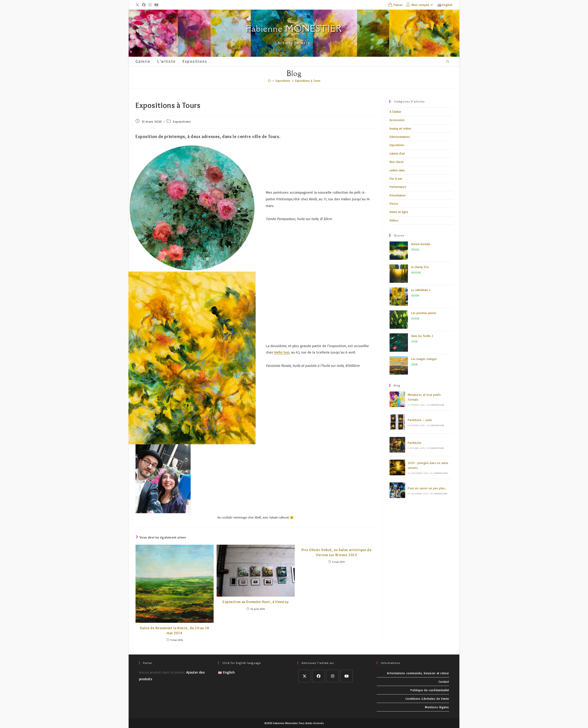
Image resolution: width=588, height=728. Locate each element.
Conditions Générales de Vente (427, 698)
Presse (394, 203)
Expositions (182, 121)
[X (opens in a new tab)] (138, 5)
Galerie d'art (397, 153)
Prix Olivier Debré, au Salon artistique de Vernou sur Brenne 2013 (336, 552)
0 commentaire (435, 404)
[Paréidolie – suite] (397, 422)
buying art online (400, 128)
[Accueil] (269, 80)
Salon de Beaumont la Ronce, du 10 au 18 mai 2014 (174, 630)
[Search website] (447, 61)
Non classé (397, 162)
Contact (443, 681)
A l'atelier (395, 111)
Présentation (398, 195)
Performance (398, 187)
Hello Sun (281, 352)
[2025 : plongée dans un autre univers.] (397, 467)
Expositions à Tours (307, 80)
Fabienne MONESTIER (294, 28)
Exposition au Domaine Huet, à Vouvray (255, 602)
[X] (304, 676)
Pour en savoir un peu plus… (427, 488)
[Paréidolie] (397, 445)
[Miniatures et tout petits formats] (397, 399)
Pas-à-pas (396, 178)
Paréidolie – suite (420, 420)
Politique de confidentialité (429, 690)
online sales (397, 170)
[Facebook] (318, 676)
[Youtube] (346, 676)
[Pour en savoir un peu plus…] (397, 490)
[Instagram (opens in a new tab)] (150, 5)
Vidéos (394, 220)
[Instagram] (332, 676)
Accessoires (397, 120)
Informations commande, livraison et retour (418, 673)
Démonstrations (400, 137)
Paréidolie (414, 443)
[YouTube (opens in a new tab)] (156, 5)
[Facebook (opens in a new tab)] (144, 5)
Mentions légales (437, 707)
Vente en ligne (399, 212)
